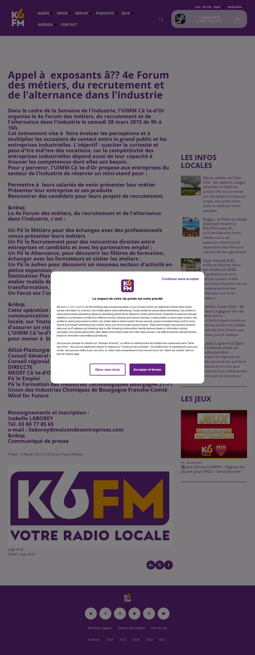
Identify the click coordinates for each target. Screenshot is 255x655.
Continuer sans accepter (180, 278)
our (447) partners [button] (75, 306)
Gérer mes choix (107, 369)
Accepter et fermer (147, 369)
